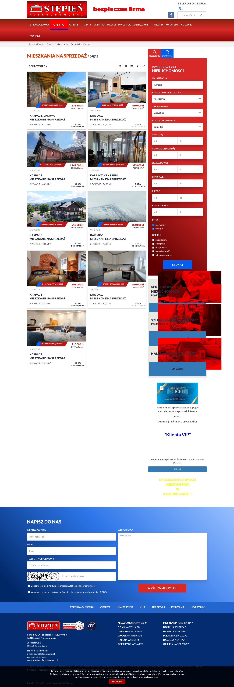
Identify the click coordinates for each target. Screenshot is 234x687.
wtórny (159, 228)
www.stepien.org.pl (36, 657)
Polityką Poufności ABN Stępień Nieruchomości (71, 585)
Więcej (177, 469)
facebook (171, 15)
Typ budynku (160, 106)
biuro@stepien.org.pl (44, 653)
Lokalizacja (159, 78)
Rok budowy (160, 205)
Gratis (88, 24)
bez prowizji (161, 247)
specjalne (160, 243)
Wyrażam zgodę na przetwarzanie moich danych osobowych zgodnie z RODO (69, 592)
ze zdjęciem (161, 239)
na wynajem (132, 623)
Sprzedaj (158, 607)
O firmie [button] (74, 24)
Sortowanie (37, 66)
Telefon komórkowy (40, 558)
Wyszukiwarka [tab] (154, 53)
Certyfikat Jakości (105, 24)
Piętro (156, 191)
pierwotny (161, 224)
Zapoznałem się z (63, 585)
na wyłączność (163, 251)
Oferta (105, 607)
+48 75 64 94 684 (39, 650)
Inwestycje (124, 24)
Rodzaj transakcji (164, 120)
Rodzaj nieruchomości (166, 92)
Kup (142, 607)
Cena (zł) (157, 134)
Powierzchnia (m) (163, 148)
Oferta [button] (58, 24)
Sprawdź (177, 368)
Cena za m (158, 176)
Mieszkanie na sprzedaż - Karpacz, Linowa (56, 100)
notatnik (186, 24)
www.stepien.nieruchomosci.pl (42, 660)
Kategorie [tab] (167, 53)
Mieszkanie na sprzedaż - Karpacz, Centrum (117, 160)
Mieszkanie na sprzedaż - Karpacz (117, 100)
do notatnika (77, 125)
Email (30, 544)
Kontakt (35, 36)
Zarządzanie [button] (141, 24)
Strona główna (39, 24)
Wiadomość (125, 530)
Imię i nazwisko (36, 530)
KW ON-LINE (172, 24)
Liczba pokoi (160, 162)
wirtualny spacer (164, 255)
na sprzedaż (178, 623)
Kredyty (158, 24)
